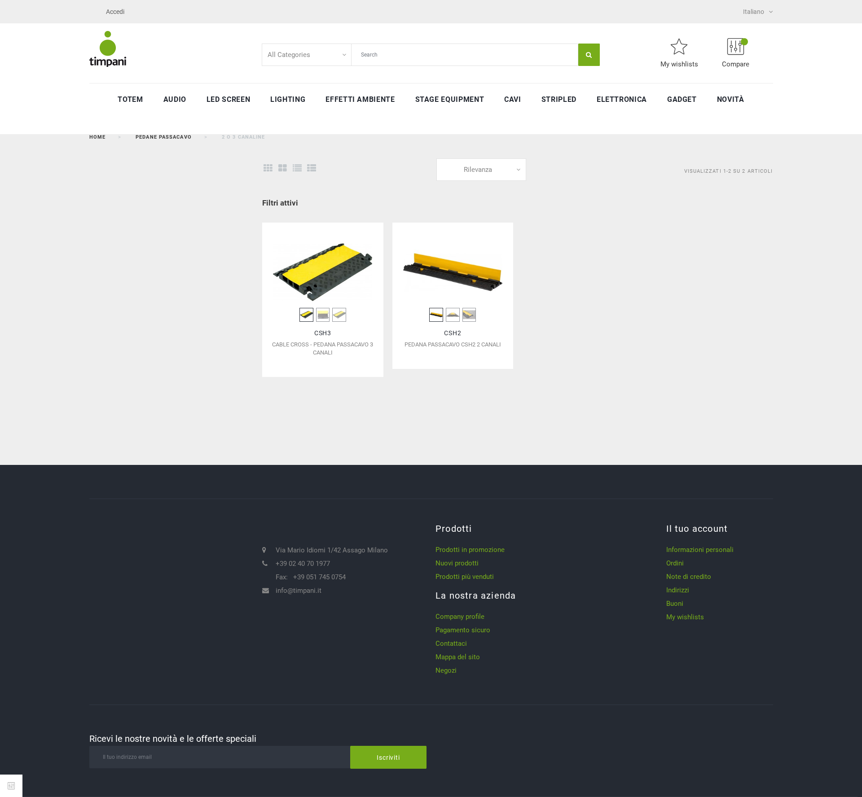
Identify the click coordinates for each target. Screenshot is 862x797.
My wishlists (685, 617)
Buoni (674, 604)
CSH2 (452, 333)
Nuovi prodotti (457, 563)
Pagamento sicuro (462, 630)
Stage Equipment (449, 99)
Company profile (459, 617)
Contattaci (451, 643)
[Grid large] (282, 168)
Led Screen (228, 99)
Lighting (287, 99)
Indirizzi (677, 590)
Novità (730, 99)
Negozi (446, 670)
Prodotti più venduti (464, 577)
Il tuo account (697, 528)
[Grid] (267, 168)
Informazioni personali (700, 550)
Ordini (675, 563)
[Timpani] (107, 48)
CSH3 (322, 333)
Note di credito (688, 577)
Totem (130, 99)
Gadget (682, 99)
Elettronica (622, 99)
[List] (297, 168)
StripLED (558, 99)
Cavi (512, 99)
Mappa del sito (457, 657)
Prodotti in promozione (470, 550)
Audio (174, 99)
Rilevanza (478, 170)
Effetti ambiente (360, 99)
